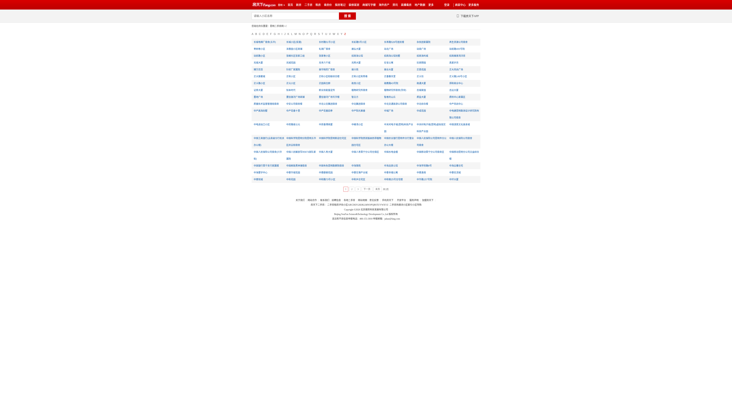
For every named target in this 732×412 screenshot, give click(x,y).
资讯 (395, 4)
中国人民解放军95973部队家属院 (301, 155)
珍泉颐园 (421, 62)
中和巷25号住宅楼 (393, 179)
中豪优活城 (455, 172)
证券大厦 (258, 90)
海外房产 (384, 4)
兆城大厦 (258, 62)
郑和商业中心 (456, 83)
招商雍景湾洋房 (457, 56)
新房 (298, 4)
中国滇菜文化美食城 (459, 124)
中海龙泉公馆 (391, 165)
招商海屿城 (422, 56)
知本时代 (290, 90)
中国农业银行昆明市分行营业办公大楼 (399, 141)
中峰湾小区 (357, 124)
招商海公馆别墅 (392, 56)
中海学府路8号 (424, 165)
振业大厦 (388, 69)
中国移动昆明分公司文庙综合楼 (464, 155)
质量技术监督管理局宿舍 (266, 104)
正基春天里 (390, 76)
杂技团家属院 (423, 42)
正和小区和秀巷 (360, 76)
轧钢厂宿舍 (324, 49)
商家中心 (460, 4)
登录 (446, 4)
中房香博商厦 (326, 124)
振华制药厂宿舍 (327, 69)
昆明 (280, 5)
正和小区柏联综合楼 (329, 76)
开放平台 (402, 200)
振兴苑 (355, 69)
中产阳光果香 (358, 110)
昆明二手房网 (277, 26)
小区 (345, 205)
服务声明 (414, 200)
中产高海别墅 (260, 110)
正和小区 (290, 76)
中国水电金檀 (391, 152)
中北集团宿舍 (358, 104)
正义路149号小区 (458, 76)
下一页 (367, 189)
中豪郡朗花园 (326, 172)
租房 (318, 4)
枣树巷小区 (259, 49)
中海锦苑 (356, 165)
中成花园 (421, 110)
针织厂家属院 (293, 69)
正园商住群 (324, 83)
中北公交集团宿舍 (328, 104)
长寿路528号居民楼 (394, 42)
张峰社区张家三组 (295, 56)
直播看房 (406, 4)
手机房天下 (388, 200)
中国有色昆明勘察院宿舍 (331, 165)
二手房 (308, 4)
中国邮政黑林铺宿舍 (296, 165)
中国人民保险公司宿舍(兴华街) (268, 155)
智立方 (355, 97)
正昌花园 (421, 69)
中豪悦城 (258, 179)
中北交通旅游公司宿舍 (395, 104)
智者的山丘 (390, 97)
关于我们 (300, 200)
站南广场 (421, 49)
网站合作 (312, 200)
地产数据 (420, 4)
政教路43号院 (391, 83)
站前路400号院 (457, 49)
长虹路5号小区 (359, 42)
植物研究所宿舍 (360, 90)
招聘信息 (336, 200)
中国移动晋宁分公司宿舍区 (430, 152)
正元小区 (290, 83)
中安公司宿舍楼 (294, 104)
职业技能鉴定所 (327, 90)
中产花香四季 (326, 110)
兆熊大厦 (356, 62)
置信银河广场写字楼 (329, 97)
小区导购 (416, 205)
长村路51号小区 (327, 42)
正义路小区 (259, 83)
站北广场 (388, 49)
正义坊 (420, 76)
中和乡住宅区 (358, 179)
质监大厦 (421, 97)
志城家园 (421, 90)
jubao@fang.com (392, 218)
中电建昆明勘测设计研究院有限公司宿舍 (464, 114)
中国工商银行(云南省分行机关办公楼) (269, 141)
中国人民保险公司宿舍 (460, 138)
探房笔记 (340, 4)
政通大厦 (421, 83)
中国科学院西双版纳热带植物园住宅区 (366, 141)
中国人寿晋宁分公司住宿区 (365, 152)
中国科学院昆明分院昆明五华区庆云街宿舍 (301, 141)
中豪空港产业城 (360, 172)
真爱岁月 (453, 62)
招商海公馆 (357, 56)
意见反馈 (374, 200)
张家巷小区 (324, 56)
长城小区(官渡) (294, 42)
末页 (377, 189)
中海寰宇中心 (260, 172)
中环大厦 (453, 179)
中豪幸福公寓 (391, 172)
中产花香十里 (293, 110)
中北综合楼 (422, 104)
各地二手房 (349, 200)
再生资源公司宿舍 (458, 42)
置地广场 (258, 97)
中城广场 (388, 110)
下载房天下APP (470, 16)
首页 (290, 4)
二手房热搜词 (396, 205)
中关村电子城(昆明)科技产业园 (398, 128)
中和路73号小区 (327, 179)
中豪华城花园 (293, 172)
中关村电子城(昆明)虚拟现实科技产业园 (431, 128)
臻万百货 (258, 69)
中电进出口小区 (262, 124)
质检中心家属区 (457, 97)
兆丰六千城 (324, 62)
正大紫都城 (259, 76)
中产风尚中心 (456, 104)
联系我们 (324, 200)
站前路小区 (259, 56)
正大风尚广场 (456, 69)
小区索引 (407, 205)
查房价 (328, 4)
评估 (341, 205)
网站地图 (362, 200)
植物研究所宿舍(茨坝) (395, 90)
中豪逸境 (421, 172)
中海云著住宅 (456, 165)
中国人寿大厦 (326, 152)
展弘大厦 (356, 49)
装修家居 (354, 4)
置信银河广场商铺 (295, 97)
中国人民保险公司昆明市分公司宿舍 (431, 141)
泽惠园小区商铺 (294, 49)
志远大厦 (453, 90)
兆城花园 (290, 62)
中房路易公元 (293, 124)
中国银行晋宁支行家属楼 (266, 165)
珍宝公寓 (388, 62)
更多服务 (473, 4)
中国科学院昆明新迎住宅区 (332, 138)
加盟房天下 (428, 200)
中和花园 (290, 179)
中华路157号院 (424, 179)
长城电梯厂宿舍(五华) (265, 42)
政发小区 (356, 83)
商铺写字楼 (369, 4)
